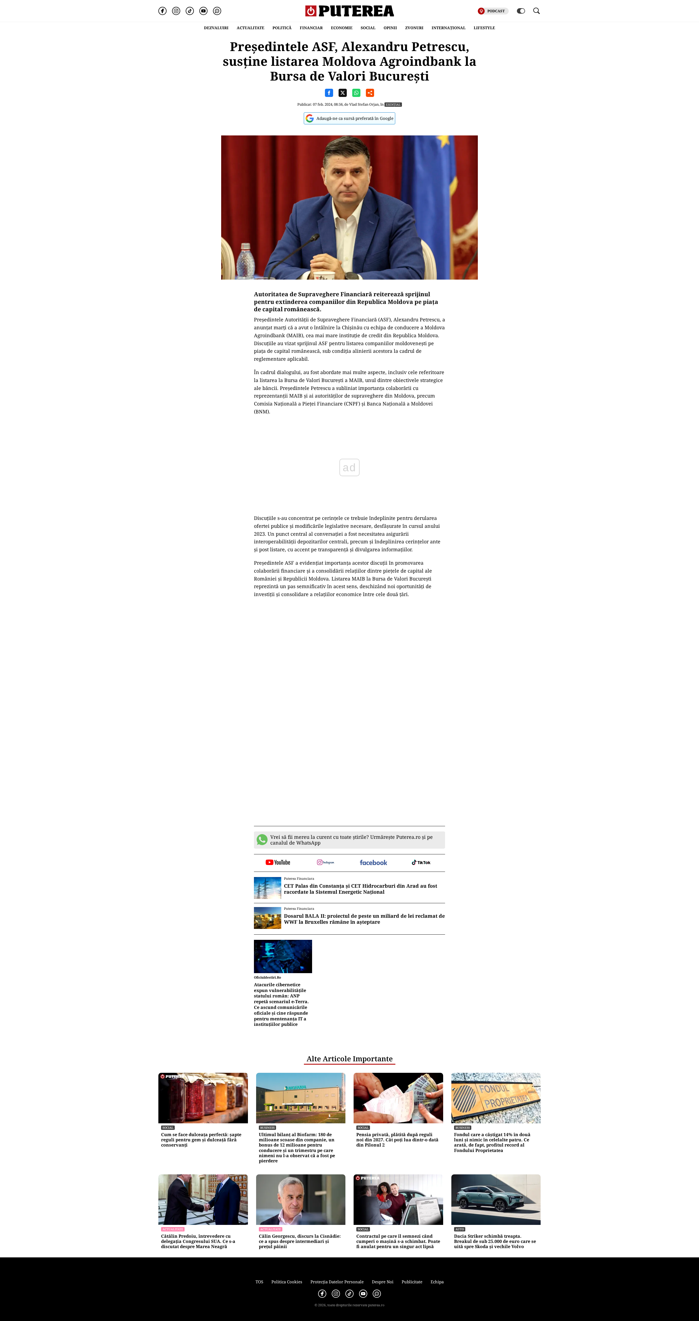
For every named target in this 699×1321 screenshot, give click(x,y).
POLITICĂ (282, 27)
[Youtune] (203, 11)
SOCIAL (368, 27)
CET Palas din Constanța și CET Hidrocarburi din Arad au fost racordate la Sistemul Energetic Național (360, 889)
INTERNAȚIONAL (449, 27)
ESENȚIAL (393, 104)
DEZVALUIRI (216, 27)
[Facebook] (162, 11)
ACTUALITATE (250, 27)
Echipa (437, 1281)
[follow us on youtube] (278, 863)
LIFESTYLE (484, 27)
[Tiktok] (190, 11)
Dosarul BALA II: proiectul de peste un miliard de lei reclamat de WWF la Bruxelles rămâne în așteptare (364, 919)
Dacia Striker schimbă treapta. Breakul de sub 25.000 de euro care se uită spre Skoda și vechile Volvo (495, 1241)
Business (267, 1127)
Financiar (311, 27)
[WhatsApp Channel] (217, 11)
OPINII (390, 27)
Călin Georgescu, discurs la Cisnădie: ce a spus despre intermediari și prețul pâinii (300, 1241)
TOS (259, 1281)
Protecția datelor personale (337, 1281)
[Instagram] (176, 11)
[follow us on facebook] (373, 863)
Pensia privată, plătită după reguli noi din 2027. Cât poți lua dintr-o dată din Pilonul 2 (397, 1140)
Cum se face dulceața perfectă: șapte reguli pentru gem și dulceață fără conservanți (201, 1140)
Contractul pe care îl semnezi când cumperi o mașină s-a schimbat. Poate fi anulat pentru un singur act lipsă (398, 1241)
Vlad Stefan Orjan (364, 104)
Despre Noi (382, 1281)
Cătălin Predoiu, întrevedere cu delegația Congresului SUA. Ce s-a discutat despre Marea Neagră (198, 1241)
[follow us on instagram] (326, 863)
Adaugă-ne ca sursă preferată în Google (354, 118)
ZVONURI (414, 27)
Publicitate (412, 1281)
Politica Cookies (286, 1281)
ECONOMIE (342, 27)
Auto (459, 1229)
